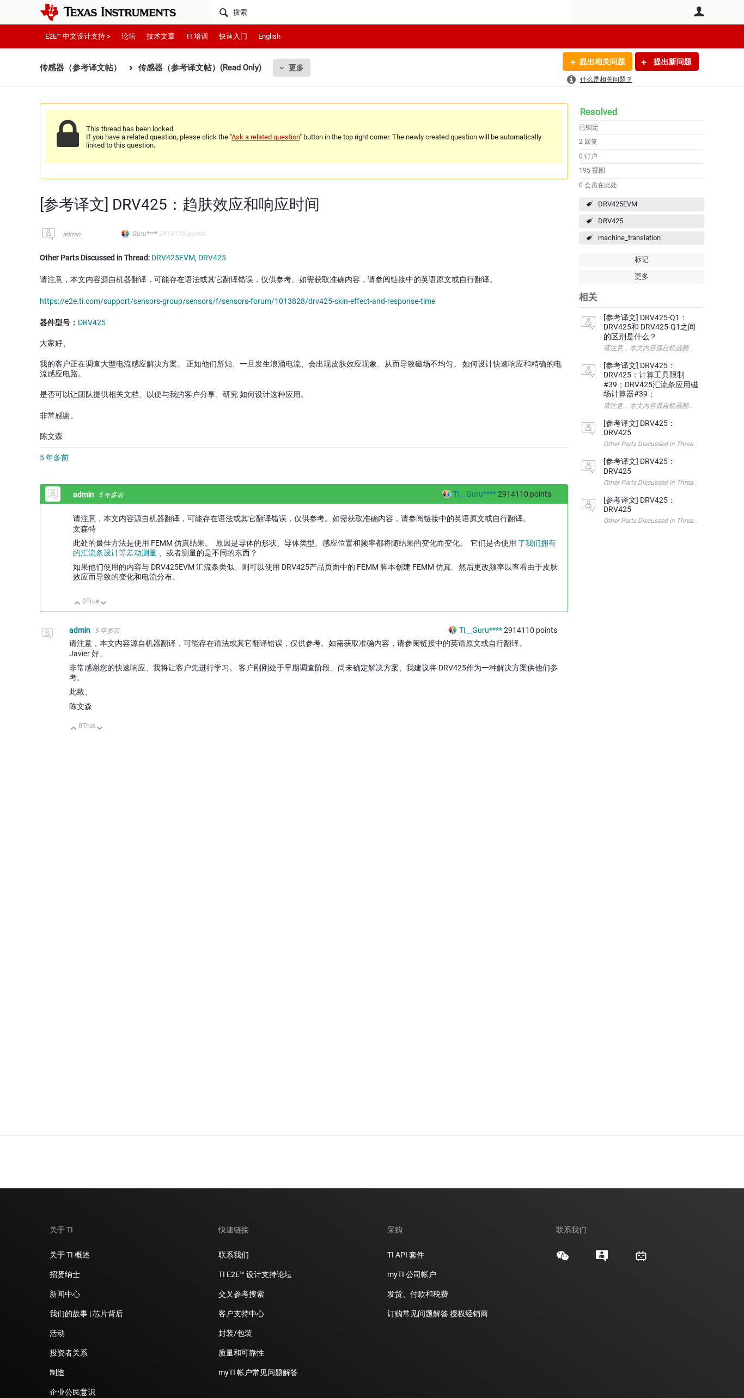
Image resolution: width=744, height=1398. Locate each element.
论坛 (128, 36)
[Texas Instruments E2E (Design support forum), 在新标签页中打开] (601, 1259)
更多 (296, 67)
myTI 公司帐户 (411, 1274)
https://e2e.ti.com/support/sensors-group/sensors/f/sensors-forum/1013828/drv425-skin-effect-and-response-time (237, 301)
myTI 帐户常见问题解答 (258, 1372)
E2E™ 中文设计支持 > (78, 36)
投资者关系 (69, 1352)
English (269, 36)
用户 (698, 11)
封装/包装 (235, 1333)
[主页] (116, 12)
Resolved (599, 111)
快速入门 (233, 36)
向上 (77, 603)
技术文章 (161, 36)
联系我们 (233, 1254)
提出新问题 (672, 61)
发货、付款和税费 (417, 1294)
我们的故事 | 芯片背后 (86, 1313)
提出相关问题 (602, 61)
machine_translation (629, 238)
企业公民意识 (72, 1392)
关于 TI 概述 (70, 1254)
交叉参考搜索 (241, 1294)
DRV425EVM (617, 204)
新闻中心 (65, 1294)
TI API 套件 (405, 1254)
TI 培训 (197, 36)
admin (72, 234)
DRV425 (610, 221)
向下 (103, 603)
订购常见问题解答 (417, 1313)
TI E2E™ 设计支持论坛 (255, 1274)
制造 (57, 1372)
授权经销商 (469, 1313)
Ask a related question (265, 137)
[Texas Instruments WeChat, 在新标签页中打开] (562, 1259)
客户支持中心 (241, 1313)
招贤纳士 (65, 1274)
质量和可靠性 (242, 1352)
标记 (642, 259)
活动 (57, 1333)
